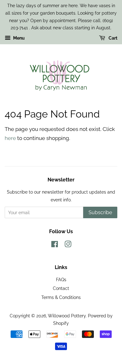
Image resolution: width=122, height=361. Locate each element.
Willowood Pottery (67, 315)
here (10, 138)
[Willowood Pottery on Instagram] (67, 245)
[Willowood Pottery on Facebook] (54, 245)
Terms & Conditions (61, 297)
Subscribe (100, 212)
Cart (112, 38)
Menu (18, 38)
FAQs (61, 279)
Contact (61, 288)
